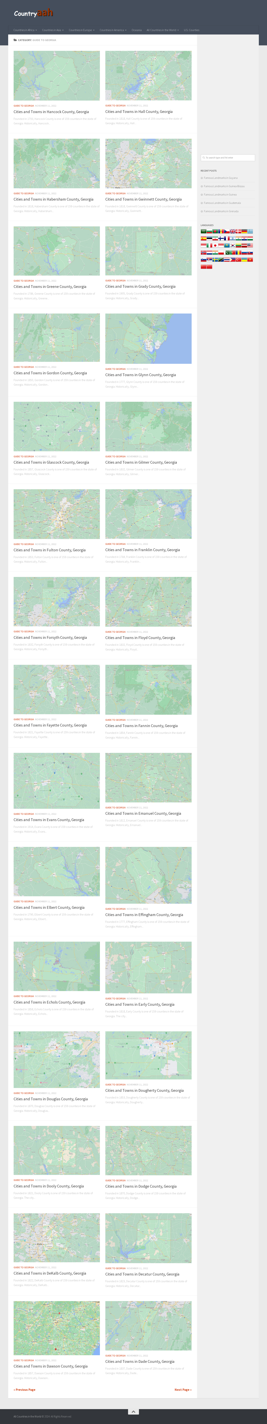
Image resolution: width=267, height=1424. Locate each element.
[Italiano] (209, 247)
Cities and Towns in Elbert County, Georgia (49, 907)
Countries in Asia (51, 30)
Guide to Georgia (24, 105)
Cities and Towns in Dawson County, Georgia (51, 1366)
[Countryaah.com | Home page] (34, 12)
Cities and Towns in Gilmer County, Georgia (141, 462)
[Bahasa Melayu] (250, 247)
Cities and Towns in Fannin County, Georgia (141, 725)
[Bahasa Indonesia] (204, 247)
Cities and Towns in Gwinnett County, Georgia (143, 199)
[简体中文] (204, 268)
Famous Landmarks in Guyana (221, 178)
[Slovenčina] (250, 254)
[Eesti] (209, 240)
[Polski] (221, 254)
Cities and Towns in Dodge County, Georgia (141, 1186)
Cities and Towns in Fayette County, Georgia (50, 725)
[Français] (227, 240)
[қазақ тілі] (227, 247)
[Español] (204, 240)
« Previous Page (24, 1390)
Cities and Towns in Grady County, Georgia (140, 286)
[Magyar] (250, 240)
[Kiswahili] (221, 261)
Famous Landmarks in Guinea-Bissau (224, 186)
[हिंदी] (238, 240)
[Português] (233, 254)
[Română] (238, 254)
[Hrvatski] (244, 240)
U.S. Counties (191, 30)
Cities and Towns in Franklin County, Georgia (142, 549)
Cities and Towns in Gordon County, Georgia (50, 372)
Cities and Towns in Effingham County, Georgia (144, 914)
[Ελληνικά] (250, 233)
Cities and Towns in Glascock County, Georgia (51, 462)
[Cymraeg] (233, 233)
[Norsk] (204, 254)
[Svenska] (215, 261)
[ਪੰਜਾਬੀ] (215, 254)
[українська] (244, 261)
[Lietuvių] (238, 247)
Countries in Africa (23, 30)
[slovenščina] (204, 261)
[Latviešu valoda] (244, 247)
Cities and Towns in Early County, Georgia (140, 1004)
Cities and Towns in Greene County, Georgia (50, 286)
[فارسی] (215, 240)
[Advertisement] (228, 92)
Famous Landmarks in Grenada (221, 211)
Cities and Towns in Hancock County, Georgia (51, 111)
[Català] (221, 233)
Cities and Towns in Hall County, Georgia (139, 111)
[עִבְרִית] (233, 240)
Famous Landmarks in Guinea (220, 194)
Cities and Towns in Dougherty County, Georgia (144, 1090)
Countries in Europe (80, 30)
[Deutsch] (244, 233)
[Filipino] (233, 261)
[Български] (209, 233)
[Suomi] (221, 240)
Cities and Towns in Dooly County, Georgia (49, 1186)
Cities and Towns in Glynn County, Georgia (140, 374)
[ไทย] (227, 261)
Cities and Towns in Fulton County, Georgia (50, 549)
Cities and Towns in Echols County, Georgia (49, 1002)
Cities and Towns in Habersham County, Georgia (54, 199)
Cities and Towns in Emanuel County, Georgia (143, 813)
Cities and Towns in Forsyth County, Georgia (50, 637)
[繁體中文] (209, 268)
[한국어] (233, 247)
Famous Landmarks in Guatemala (222, 203)
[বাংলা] (215, 233)
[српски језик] (209, 261)
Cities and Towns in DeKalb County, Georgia (50, 1273)
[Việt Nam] (250, 261)
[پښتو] (227, 254)
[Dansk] (238, 233)
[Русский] (244, 254)
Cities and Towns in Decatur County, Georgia (142, 1274)
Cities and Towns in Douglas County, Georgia (51, 1098)
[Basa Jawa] (221, 247)
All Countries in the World (161, 30)
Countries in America (112, 30)
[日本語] (215, 247)
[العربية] (204, 233)
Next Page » (183, 1390)
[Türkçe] (238, 261)
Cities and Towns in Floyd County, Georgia (140, 637)
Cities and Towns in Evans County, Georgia (49, 819)
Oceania (137, 30)
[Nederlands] (209, 254)
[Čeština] (227, 233)
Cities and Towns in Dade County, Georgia (140, 1361)
